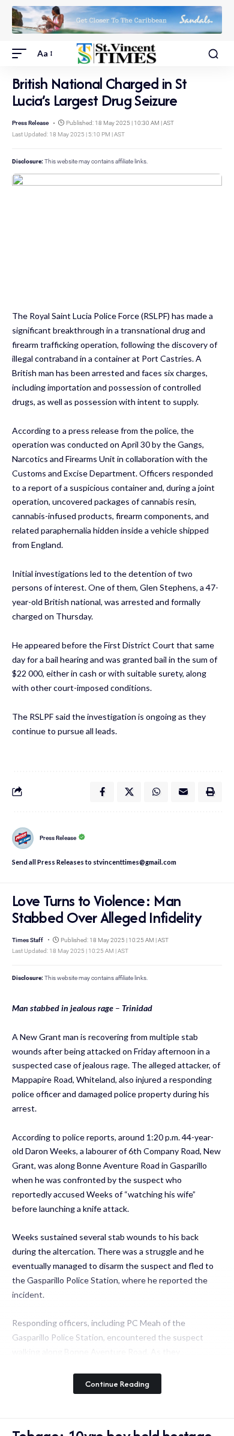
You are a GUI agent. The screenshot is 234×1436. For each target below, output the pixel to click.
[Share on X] (129, 792)
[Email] (183, 792)
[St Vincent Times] (117, 53)
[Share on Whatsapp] (156, 792)
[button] (22, 53)
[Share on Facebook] (102, 792)
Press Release (30, 123)
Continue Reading (117, 1384)
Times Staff (27, 940)
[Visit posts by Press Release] (23, 838)
